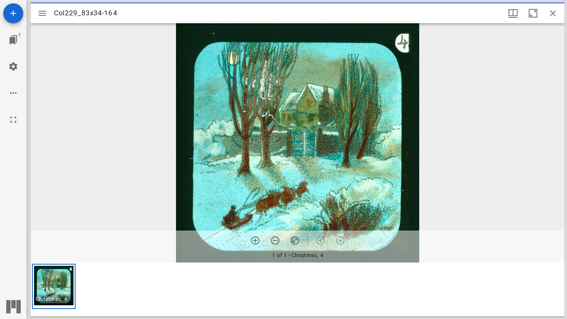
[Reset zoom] (295, 240)
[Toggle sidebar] (42, 13)
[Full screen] (13, 120)
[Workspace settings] (13, 66)
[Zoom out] (275, 240)
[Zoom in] (255, 240)
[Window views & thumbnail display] (513, 13)
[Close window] (553, 13)
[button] (53, 286)
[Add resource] (13, 13)
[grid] (298, 290)
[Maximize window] (533, 13)
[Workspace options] (13, 93)
